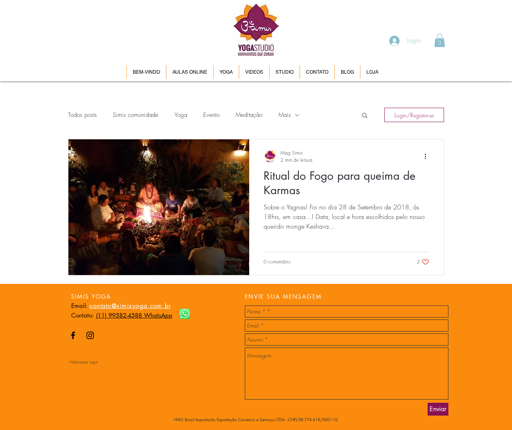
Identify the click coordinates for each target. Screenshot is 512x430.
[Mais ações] (428, 156)
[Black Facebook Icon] (73, 335)
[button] (439, 40)
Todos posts (82, 115)
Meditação (249, 115)
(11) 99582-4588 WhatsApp (134, 315)
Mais (284, 115)
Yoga (180, 115)
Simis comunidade (135, 115)
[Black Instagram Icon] (90, 335)
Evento (211, 115)
